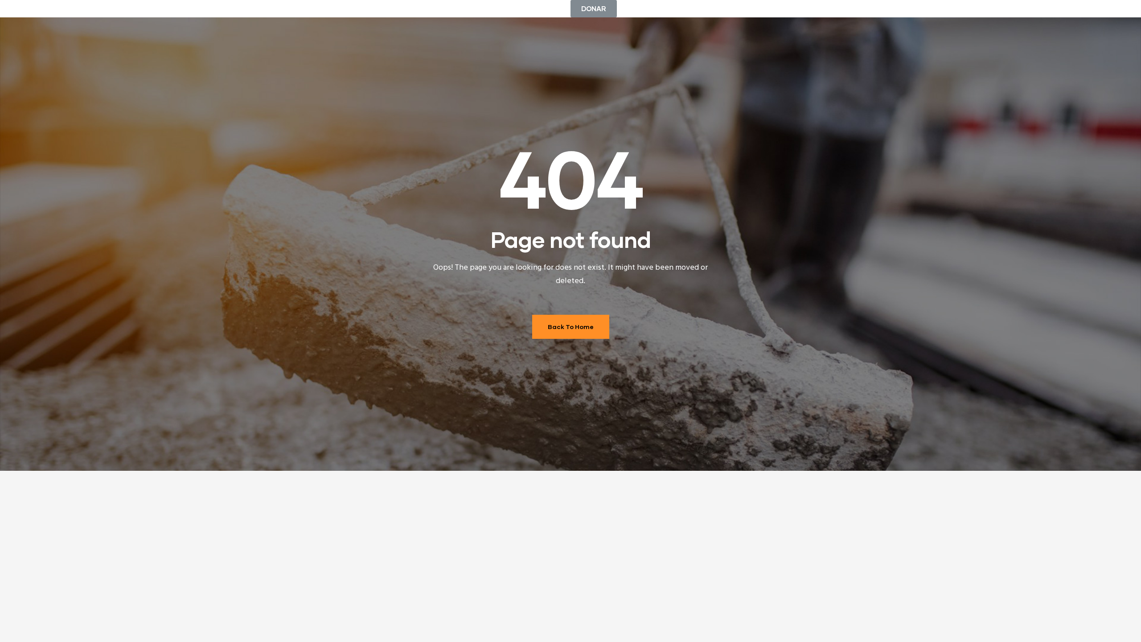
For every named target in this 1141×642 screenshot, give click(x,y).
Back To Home (571, 326)
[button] (593, 8)
